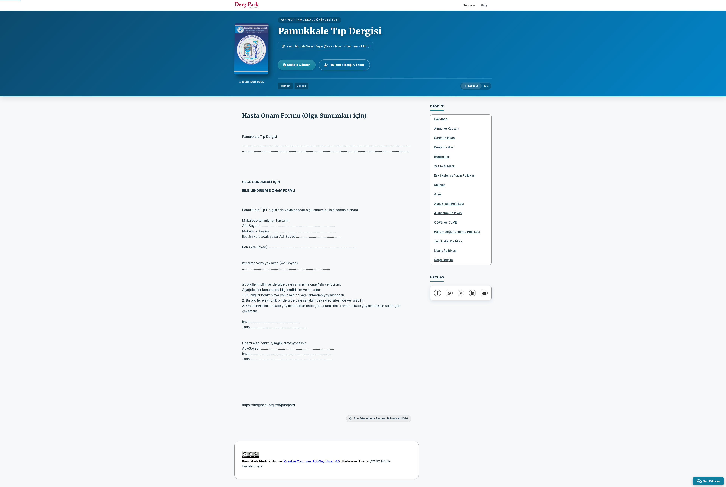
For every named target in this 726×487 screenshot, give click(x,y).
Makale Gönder (298, 65)
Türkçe (468, 5)
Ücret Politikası (444, 138)
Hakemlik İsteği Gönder (347, 65)
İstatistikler (441, 157)
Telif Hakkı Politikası (448, 241)
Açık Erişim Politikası (449, 204)
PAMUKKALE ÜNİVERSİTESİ (317, 19)
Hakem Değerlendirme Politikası (457, 232)
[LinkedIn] (472, 293)
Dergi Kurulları (444, 147)
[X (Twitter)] (461, 293)
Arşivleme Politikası (448, 213)
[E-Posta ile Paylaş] (484, 293)
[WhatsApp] (449, 293)
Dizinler (439, 185)
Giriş (484, 5)
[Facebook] (437, 293)
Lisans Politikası (445, 250)
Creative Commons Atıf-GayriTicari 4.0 (312, 461)
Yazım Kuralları (444, 166)
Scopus (301, 85)
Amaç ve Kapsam (446, 128)
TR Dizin (285, 85)
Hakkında (440, 119)
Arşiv (438, 194)
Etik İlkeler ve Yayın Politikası (454, 175)
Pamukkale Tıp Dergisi (330, 31)
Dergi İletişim (443, 260)
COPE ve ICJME (445, 222)
